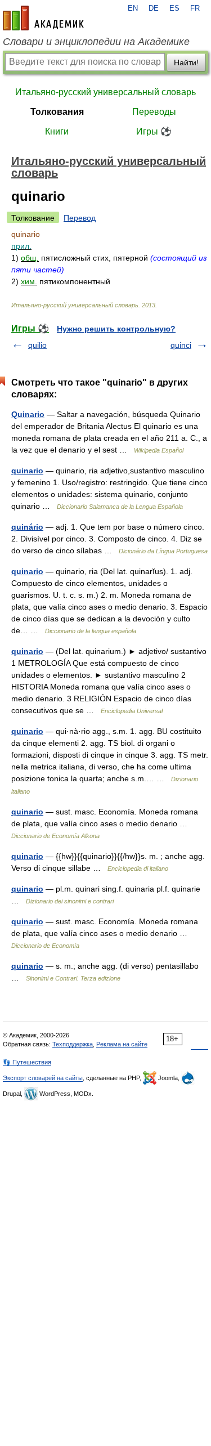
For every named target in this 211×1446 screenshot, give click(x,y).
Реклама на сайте (121, 1044)
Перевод (80, 217)
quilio (37, 345)
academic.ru (43, 18)
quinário (27, 526)
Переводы (154, 112)
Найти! (186, 62)
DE (154, 8)
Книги (57, 131)
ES (174, 8)
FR (195, 8)
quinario (27, 470)
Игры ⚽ (154, 131)
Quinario (27, 414)
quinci (180, 345)
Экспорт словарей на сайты (43, 1078)
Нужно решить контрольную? (116, 328)
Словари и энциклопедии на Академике (96, 41)
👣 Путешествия (27, 1062)
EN (133, 8)
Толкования (57, 112)
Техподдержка (72, 1044)
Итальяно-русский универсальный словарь (105, 92)
